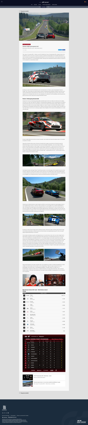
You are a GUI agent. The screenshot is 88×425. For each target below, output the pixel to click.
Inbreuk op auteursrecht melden (22, 415)
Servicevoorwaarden (5, 415)
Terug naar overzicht (25, 11)
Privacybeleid (13, 415)
